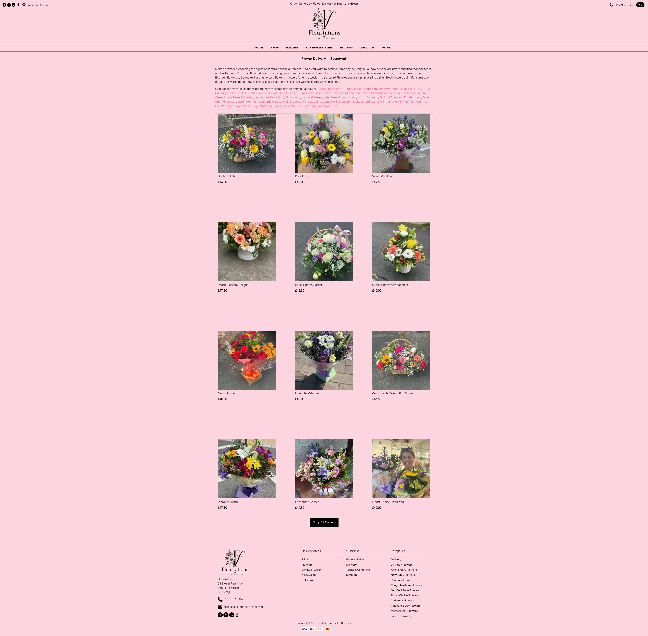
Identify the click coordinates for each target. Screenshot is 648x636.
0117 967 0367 (624, 5)
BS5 (427, 89)
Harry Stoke (232, 97)
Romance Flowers (402, 580)
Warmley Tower (231, 106)
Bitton (338, 89)
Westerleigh (251, 106)
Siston (232, 101)
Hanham (407, 93)
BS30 (419, 89)
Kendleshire (261, 97)
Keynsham (277, 97)
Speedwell (282, 101)
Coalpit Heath (246, 93)
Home (259, 47)
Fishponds (339, 93)
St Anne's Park (299, 101)
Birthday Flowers (402, 564)
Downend (292, 93)
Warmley (409, 101)
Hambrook (393, 93)
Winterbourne (293, 106)
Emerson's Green (311, 93)
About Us (367, 47)
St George (316, 101)
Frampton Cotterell (359, 93)
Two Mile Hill (393, 101)
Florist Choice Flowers (404, 595)
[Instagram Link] (9, 5)
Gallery (292, 47)
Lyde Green (330, 97)
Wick (263, 106)
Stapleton (345, 101)
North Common (368, 97)
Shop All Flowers (324, 522)
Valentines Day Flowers (406, 605)
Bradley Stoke (352, 89)
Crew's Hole (277, 93)
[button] (324, 552)
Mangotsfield (347, 97)
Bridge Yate (370, 89)
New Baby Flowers (403, 574)
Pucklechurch (412, 97)
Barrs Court (325, 89)
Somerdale (267, 101)
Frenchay (379, 93)
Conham (262, 93)
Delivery (351, 564)
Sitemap (351, 574)
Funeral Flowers (319, 47)
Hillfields (246, 97)
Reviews (346, 47)
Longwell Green (312, 97)
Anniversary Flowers (404, 569)
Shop (275, 47)
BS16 (411, 89)
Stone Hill (377, 101)
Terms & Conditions (358, 569)
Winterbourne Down (317, 106)
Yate (335, 106)
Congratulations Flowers (406, 585)
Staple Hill (331, 101)
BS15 (403, 89)
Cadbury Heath (225, 93)
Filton (327, 93)
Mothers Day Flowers (404, 610)
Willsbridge (275, 106)
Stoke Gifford (361, 101)
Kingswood (292, 97)
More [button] (386, 47)
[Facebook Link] (4, 5)
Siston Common (247, 101)
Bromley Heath (389, 89)
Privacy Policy (355, 559)
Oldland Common (391, 97)
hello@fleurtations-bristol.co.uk (243, 607)
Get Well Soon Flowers (405, 590)
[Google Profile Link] (13, 5)
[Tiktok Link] (18, 5)
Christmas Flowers (402, 600)
